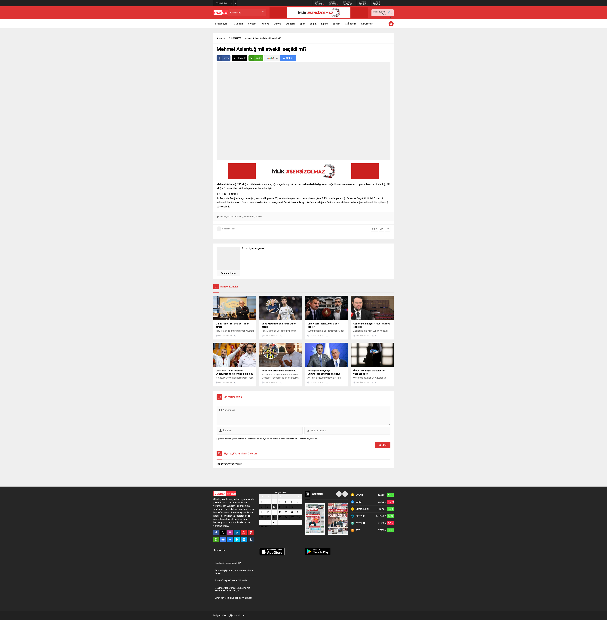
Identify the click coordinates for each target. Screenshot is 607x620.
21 (298, 512)
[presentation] (339, 494)
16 (268, 512)
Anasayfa (221, 38)
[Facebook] (216, 532)
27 (292, 517)
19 (286, 512)
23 (268, 517)
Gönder (258, 58)
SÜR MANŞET (235, 38)
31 (274, 522)
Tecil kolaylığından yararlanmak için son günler (234, 571)
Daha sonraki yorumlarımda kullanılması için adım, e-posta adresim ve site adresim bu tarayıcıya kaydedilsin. (268, 439)
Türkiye (258, 216)
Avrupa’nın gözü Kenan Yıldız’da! (256, 3)
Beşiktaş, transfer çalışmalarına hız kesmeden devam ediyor (232, 589)
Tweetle (242, 58)
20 (292, 512)
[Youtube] (244, 532)
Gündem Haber (229, 229)
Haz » (268, 526)
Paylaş (226, 58)
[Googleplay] (237, 539)
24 (274, 517)
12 (286, 507)
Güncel (223, 216)
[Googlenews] (223, 539)
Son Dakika (249, 216)
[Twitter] (223, 532)
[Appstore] (230, 539)
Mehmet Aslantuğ (235, 216)
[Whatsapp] (216, 539)
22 (262, 517)
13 (292, 507)
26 (286, 517)
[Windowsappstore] (244, 539)
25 (280, 517)
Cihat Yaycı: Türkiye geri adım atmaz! (233, 598)
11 (280, 507)
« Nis (261, 526)
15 (262, 512)
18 (280, 512)
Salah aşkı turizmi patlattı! (228, 563)
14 (298, 507)
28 (298, 517)
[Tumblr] (251, 539)
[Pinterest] (251, 532)
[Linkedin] (237, 532)
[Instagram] (230, 532)
